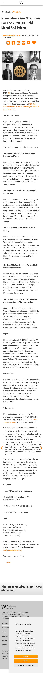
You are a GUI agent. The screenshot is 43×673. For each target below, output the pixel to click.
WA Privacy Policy (6, 651)
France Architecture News (11, 36)
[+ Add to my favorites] (34, 42)
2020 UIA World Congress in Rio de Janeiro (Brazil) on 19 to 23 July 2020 (21, 107)
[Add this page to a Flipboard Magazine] (28, 42)
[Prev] (1, 447)
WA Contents (16, 12)
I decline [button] (26, 661)
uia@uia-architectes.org (12, 550)
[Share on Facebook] (13, 42)
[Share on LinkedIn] (18, 42)
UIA (8, 562)
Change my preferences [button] (26, 665)
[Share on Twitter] (8, 42)
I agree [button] (26, 656)
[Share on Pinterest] (23, 42)
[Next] (41, 447)
